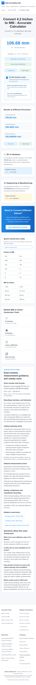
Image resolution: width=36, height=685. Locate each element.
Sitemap (21, 660)
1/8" (6, 256)
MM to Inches (5, 613)
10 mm (7, 291)
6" (5, 277)
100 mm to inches (24, 623)
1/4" (21, 256)
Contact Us (22, 641)
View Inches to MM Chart (18, 64)
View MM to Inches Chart (18, 59)
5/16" (6, 260)
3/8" (21, 260)
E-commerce (31, 6)
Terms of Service (24, 648)
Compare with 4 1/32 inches (14, 516)
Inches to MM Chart (7, 623)
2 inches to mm (23, 630)
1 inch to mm (23, 626)
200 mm (22, 299)
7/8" (21, 264)
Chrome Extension (24, 663)
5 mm (21, 286)
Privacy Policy (23, 645)
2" (5, 273)
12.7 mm (22, 291)
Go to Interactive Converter (18, 227)
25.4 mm (7, 295)
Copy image (25, 70)
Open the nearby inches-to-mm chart (17, 525)
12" (21, 277)
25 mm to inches (24, 616)
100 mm (7, 299)
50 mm (22, 295)
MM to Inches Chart (11, 247)
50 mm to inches (24, 620)
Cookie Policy (23, 651)
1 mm (6, 286)
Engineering (23, 6)
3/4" (6, 269)
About (8, 6)
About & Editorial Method (26, 638)
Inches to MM (12, 10)
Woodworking (15, 6)
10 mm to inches (24, 613)
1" (20, 269)
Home (3, 6)
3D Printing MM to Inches (8, 655)
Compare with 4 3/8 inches (13, 521)
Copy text (11, 70)
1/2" (6, 264)
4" (20, 273)
